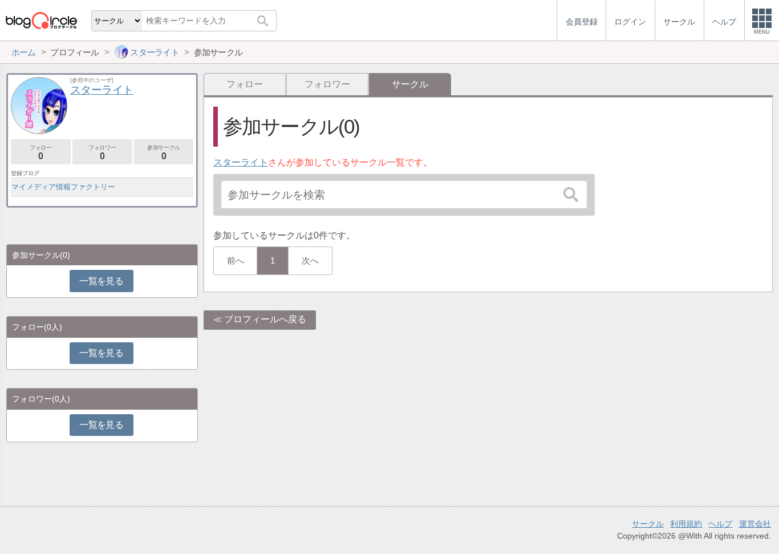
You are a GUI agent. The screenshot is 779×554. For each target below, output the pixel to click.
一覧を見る (101, 281)
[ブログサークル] (41, 20)
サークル (648, 523)
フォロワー (327, 84)
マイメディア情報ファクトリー (63, 187)
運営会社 (755, 523)
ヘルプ (720, 523)
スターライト (240, 162)
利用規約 (686, 523)
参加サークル (163, 152)
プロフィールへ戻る (265, 319)
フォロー (244, 84)
